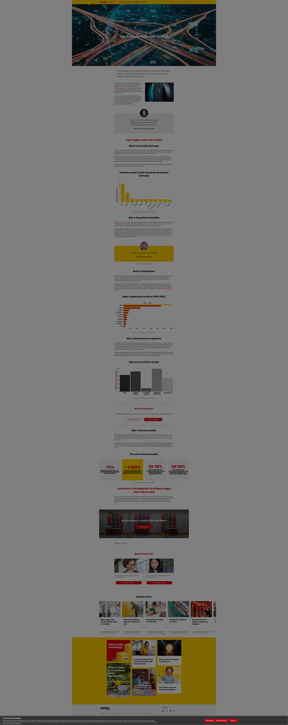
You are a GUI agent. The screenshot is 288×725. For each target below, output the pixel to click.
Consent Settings (209, 720)
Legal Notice (17, 723)
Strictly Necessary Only (221, 720)
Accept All (233, 720)
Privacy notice (12, 723)
